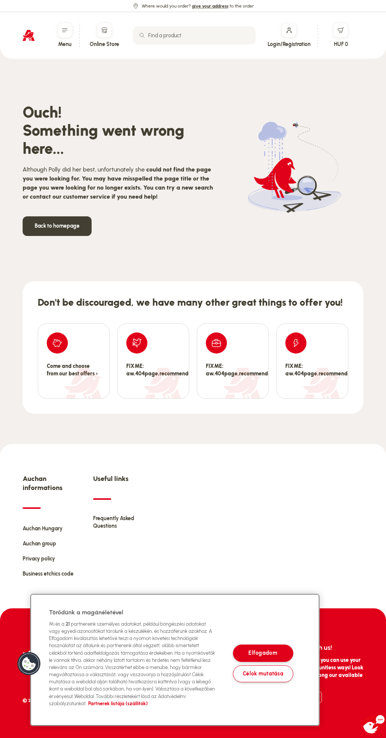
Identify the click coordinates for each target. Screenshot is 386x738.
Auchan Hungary (43, 528)
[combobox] (194, 35)
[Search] (142, 35)
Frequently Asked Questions (113, 522)
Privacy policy (39, 559)
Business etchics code (48, 574)
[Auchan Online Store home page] (29, 35)
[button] (29, 664)
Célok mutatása (263, 673)
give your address (210, 6)
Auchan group (39, 543)
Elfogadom (262, 653)
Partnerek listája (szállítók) (118, 703)
